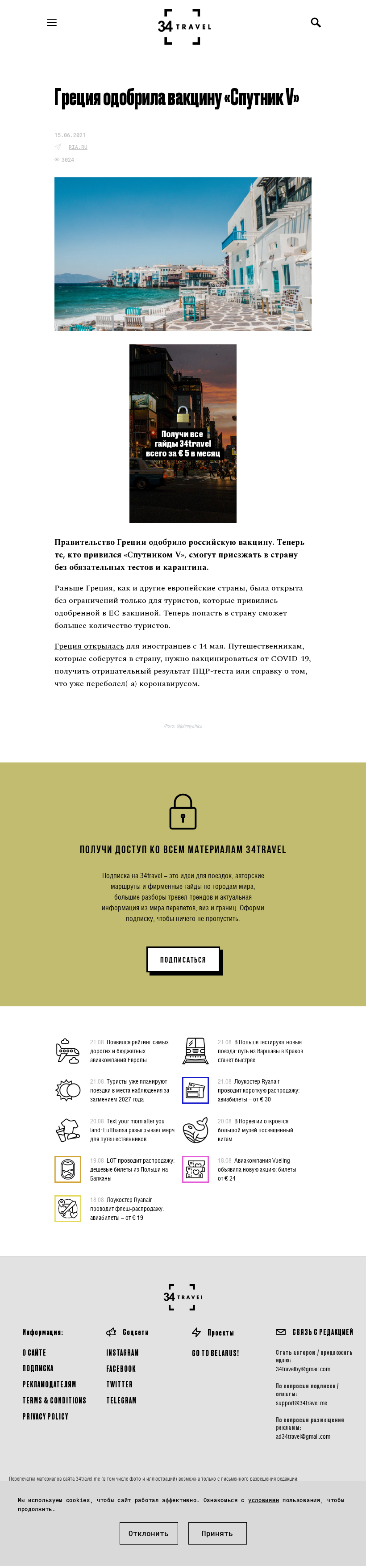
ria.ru (78, 146)
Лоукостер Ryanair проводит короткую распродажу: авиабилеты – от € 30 (258, 1090)
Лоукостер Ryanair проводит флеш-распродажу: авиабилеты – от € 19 (127, 1208)
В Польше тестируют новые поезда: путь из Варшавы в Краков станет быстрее (260, 1051)
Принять (217, 1533)
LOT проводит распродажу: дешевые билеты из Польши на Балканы (132, 1169)
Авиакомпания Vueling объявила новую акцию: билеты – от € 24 (259, 1169)
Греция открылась (89, 646)
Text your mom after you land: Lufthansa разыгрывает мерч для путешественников (132, 1130)
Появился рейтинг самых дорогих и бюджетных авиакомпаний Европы (129, 1051)
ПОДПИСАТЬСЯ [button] (183, 959)
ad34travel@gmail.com (303, 1436)
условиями (263, 1499)
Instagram (122, 1352)
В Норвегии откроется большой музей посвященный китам (255, 1130)
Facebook (121, 1368)
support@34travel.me (301, 1403)
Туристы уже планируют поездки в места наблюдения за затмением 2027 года (129, 1090)
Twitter (119, 1384)
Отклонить (149, 1533)
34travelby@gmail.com (303, 1369)
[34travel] (185, 27)
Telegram (121, 1400)
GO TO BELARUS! (215, 1353)
